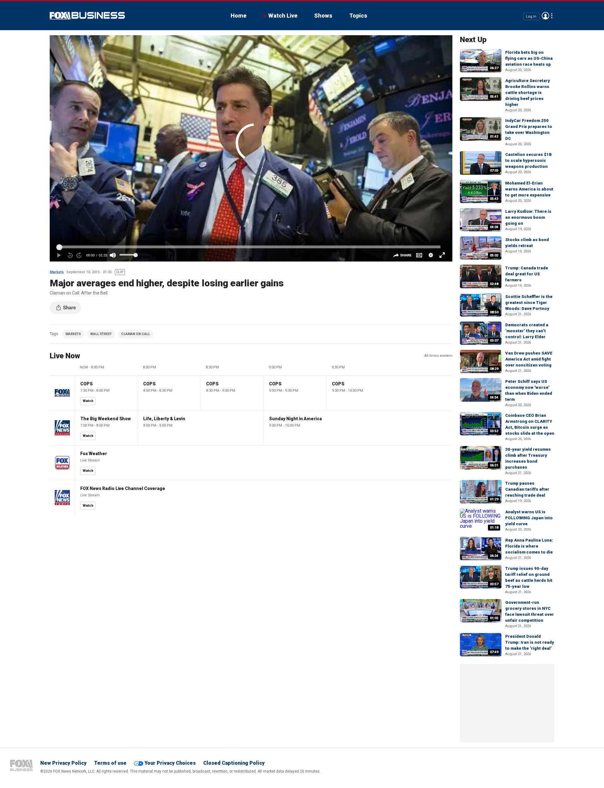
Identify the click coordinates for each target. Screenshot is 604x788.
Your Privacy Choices (170, 763)
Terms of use (110, 763)
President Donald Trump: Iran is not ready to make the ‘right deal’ (529, 642)
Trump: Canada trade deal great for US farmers (526, 274)
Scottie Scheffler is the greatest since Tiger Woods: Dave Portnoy (528, 302)
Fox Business (87, 15)
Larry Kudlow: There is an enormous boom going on (528, 217)
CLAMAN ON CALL (135, 334)
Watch (88, 401)
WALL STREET (101, 334)
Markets (57, 272)
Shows (323, 15)
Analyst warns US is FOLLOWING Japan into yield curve (529, 518)
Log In (531, 16)
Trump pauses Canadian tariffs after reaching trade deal (527, 489)
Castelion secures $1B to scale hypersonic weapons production (528, 160)
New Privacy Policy (63, 763)
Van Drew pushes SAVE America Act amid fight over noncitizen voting (528, 359)
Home (238, 15)
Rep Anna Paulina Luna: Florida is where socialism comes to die (529, 546)
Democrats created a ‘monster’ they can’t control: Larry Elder (526, 330)
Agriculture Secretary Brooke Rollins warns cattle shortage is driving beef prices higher (527, 92)
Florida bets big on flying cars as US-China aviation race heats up (529, 58)
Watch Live (282, 15)
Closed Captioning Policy (234, 763)
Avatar (545, 15)
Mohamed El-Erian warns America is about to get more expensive (529, 189)
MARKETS (73, 334)
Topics (358, 15)
